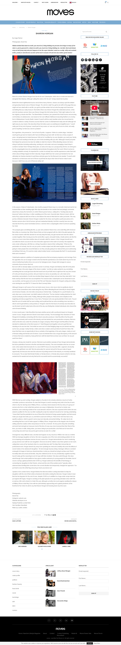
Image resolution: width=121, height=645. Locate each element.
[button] (14, 540)
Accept (90, 643)
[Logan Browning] (86, 206)
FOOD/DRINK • (62, 22)
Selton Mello (96, 223)
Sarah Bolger (96, 213)
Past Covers (45, 2)
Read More (97, 643)
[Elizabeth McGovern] (44, 537)
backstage (15, 597)
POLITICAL (40, 22)
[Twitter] (86, 60)
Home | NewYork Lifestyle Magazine (29, 633)
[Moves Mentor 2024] (95, 302)
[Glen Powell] (50, 593)
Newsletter (64, 2)
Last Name (84, 276)
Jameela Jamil (66, 546)
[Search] (108, 2)
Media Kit (74, 633)
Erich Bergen (22, 546)
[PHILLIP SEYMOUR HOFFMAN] (95, 162)
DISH (89, 22)
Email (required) (86, 262)
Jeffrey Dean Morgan (63, 571)
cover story (22, 27)
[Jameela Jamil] (66, 537)
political (14, 580)
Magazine (14, 2)
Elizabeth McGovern (44, 546)
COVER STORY (20, 22)
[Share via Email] (55, 515)
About (45, 633)
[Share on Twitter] (46, 515)
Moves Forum (98, 633)
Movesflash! (60, 635)
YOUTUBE (95, 22)
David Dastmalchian (63, 581)
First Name (84, 269)
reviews (14, 610)
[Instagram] (89, 60)
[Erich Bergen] (22, 537)
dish (13, 601)
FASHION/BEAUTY (50, 22)
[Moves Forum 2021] (95, 320)
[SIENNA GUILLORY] (95, 184)
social (14, 593)
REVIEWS (102, 22)
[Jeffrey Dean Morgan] (50, 573)
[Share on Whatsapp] (51, 515)
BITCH (84, 22)
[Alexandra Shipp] (50, 603)
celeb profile (16, 575)
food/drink (15, 588)
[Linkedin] (93, 60)
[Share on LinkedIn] (49, 515)
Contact (36, 2)
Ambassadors (54, 2)
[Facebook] (82, 60)
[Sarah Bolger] (86, 216)
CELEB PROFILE (31, 22)
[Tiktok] (100, 60)
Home (13, 27)
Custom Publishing (63, 633)
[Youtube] (97, 60)
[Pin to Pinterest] (48, 515)
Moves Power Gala (85, 633)
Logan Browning (97, 203)
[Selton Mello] (86, 226)
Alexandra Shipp (62, 601)
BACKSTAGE (77, 22)
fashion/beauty (17, 584)
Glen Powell (61, 591)
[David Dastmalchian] (50, 583)
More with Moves (25, 2)
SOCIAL (69, 22)
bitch (13, 606)
